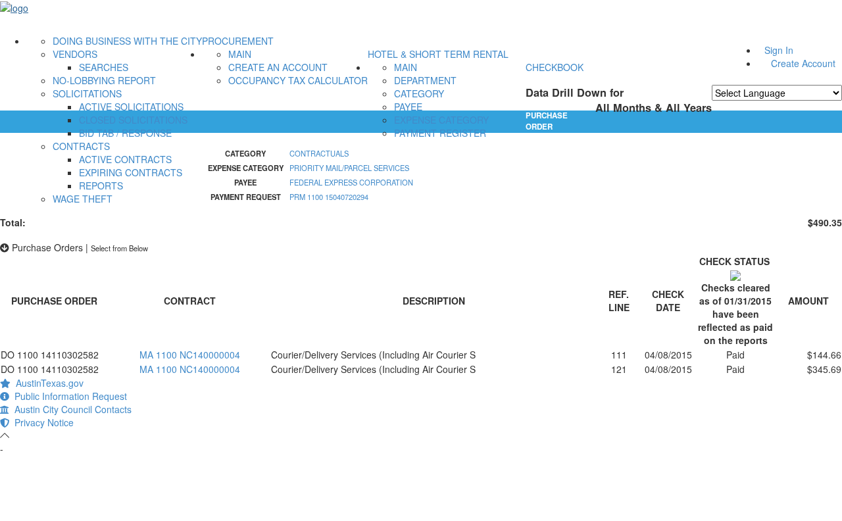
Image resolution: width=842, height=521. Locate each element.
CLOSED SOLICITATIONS (133, 119)
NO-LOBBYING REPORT (104, 80)
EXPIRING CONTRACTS (130, 172)
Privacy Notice (41, 422)
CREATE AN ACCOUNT (278, 67)
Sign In (778, 50)
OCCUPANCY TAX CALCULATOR (298, 80)
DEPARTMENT (425, 80)
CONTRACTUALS (319, 153)
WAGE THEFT (82, 198)
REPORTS (101, 185)
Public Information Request (68, 396)
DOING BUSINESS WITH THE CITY (127, 40)
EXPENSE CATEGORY (441, 119)
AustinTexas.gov (47, 382)
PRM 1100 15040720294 (328, 196)
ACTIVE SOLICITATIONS (131, 106)
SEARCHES (103, 67)
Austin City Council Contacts (70, 409)
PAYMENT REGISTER (440, 132)
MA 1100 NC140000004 (189, 354)
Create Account (803, 63)
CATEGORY (419, 93)
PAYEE (408, 106)
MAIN (239, 54)
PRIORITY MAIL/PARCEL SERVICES (349, 167)
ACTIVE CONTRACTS (125, 159)
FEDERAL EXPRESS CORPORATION (351, 182)
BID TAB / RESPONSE (125, 132)
